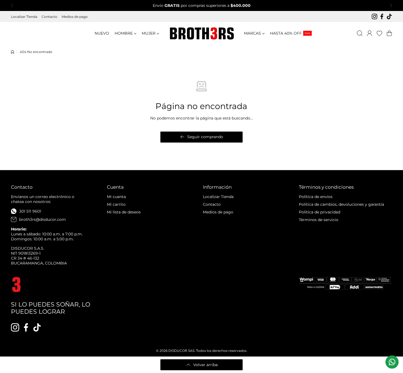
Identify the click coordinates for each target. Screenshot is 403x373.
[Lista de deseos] (379, 33)
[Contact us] (392, 362)
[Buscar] (359, 33)
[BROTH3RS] (201, 33)
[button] (13, 5)
